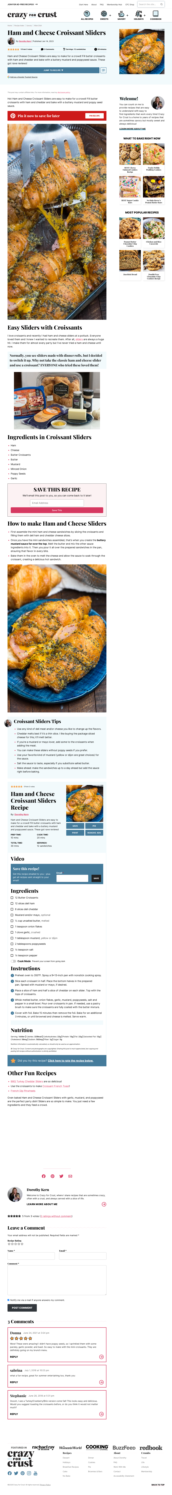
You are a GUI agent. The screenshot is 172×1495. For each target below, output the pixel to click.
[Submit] (161, 4)
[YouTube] (35, 1474)
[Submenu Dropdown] (110, 15)
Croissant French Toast (55, 1086)
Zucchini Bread (130, 274)
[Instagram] (29, 1474)
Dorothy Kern (25, 41)
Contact (117, 1471)
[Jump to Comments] (103, 70)
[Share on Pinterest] (52, 1176)
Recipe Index (19, 25)
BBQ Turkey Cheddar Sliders (27, 1081)
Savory (122, 19)
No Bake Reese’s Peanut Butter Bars (153, 201)
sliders (79, 339)
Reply (14, 1356)
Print (75, 833)
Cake (65, 1471)
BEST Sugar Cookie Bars (130, 201)
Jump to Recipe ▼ (53, 70)
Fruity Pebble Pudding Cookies (153, 168)
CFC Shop (129, 4)
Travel (144, 1458)
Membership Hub (114, 4)
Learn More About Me (42, 1204)
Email (60, 873)
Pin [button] (94, 826)
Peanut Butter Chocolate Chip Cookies (130, 243)
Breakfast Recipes (71, 1467)
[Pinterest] (22, 1474)
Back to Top (158, 1485)
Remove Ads (94, 833)
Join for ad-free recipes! (21, 4)
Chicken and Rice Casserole (153, 242)
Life (142, 1462)
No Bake (66, 1476)
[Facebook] (10, 1474)
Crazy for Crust (21, 1459)
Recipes (67, 1453)
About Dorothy (120, 1458)
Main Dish (38, 25)
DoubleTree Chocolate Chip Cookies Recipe (153, 276)
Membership (146, 1471)
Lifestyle (145, 1467)
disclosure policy (64, 92)
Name (11, 1250)
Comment (13, 1263)
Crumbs (145, 1453)
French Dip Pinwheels (23, 1090)
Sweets (104, 19)
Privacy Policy (45, 1485)
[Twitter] (16, 1474)
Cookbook (156, 19)
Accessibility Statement (124, 1476)
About (94, 4)
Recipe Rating (14, 1240)
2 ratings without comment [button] (56, 1216)
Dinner (91, 1458)
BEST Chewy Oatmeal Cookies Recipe (130, 169)
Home (10, 25)
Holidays (139, 19)
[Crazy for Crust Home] (32, 15)
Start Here (83, 4)
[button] (9, 49)
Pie (89, 1467)
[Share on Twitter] (61, 1176)
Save (75, 826)
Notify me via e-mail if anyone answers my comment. (37, 1300)
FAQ (102, 4)
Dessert (66, 1458)
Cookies (91, 1462)
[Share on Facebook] (43, 1176)
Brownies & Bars (95, 1471)
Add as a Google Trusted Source (23, 77)
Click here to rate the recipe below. (70, 1060)
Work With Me (120, 1467)
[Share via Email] (70, 1176)
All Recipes (87, 19)
